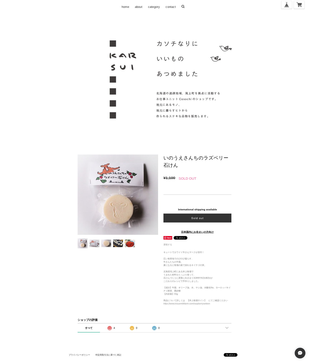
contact (171, 7)
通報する (167, 244)
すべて (89, 327)
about (138, 7)
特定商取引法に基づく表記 (108, 355)
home (125, 7)
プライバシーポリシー (79, 355)
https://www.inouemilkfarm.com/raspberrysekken (186, 303)
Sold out (197, 218)
